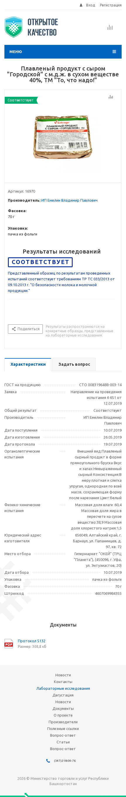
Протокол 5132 (31, 641)
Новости (63, 675)
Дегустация (63, 695)
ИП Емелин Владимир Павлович (69, 200)
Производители (63, 722)
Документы (63, 708)
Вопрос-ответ (63, 735)
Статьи (63, 742)
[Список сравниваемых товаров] (110, 29)
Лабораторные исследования (63, 688)
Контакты (63, 682)
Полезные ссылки (63, 728)
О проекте (63, 715)
